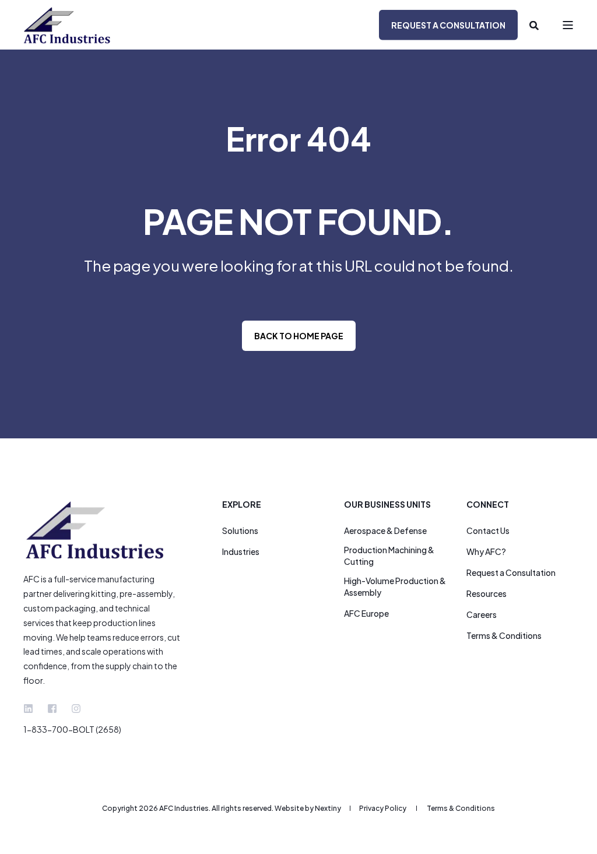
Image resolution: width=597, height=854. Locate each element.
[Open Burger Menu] (568, 25)
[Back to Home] (67, 25)
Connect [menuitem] (487, 504)
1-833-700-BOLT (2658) (72, 729)
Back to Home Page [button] (298, 336)
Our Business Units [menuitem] (387, 504)
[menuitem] (240, 530)
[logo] (96, 530)
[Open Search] (534, 25)
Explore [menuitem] (241, 504)
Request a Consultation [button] (448, 24)
